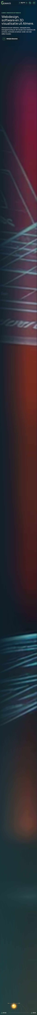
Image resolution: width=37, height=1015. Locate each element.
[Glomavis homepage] (6, 3)
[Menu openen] (34, 3)
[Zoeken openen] (30, 2)
